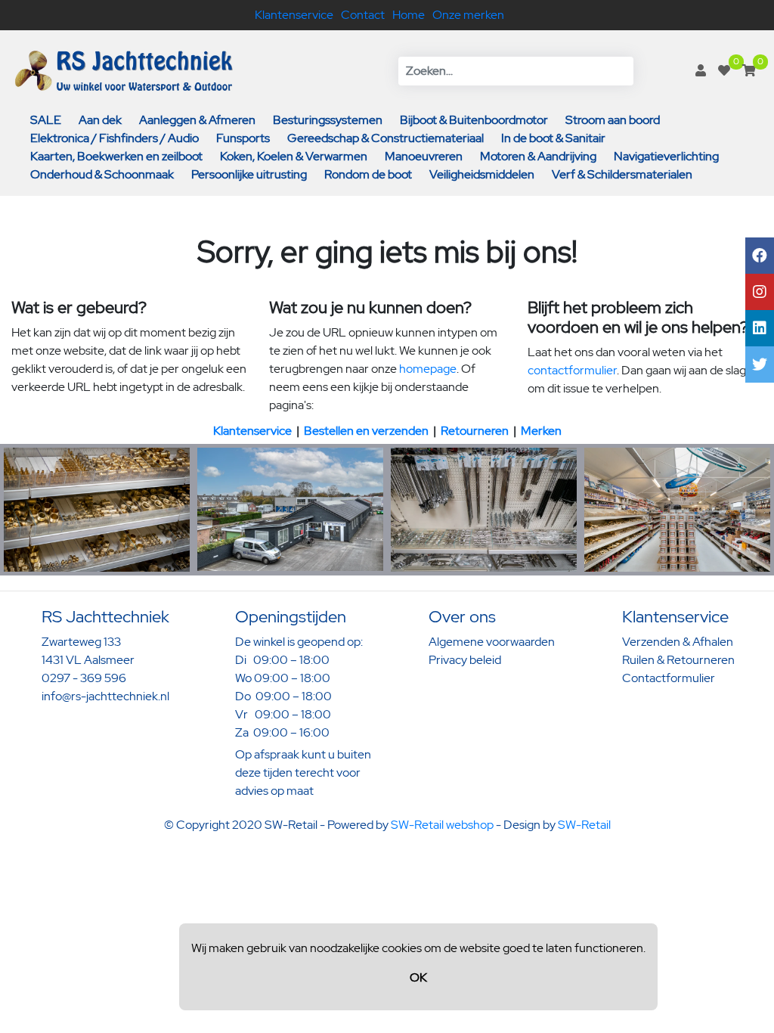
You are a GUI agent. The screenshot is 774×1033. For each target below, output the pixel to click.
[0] (724, 71)
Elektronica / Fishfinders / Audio (114, 138)
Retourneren (475, 431)
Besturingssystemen (327, 120)
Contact (363, 15)
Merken (541, 431)
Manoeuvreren (424, 156)
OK (418, 977)
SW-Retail (584, 825)
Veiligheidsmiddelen (481, 174)
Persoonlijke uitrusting (249, 174)
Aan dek (100, 120)
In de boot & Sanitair (553, 138)
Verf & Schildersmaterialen (622, 174)
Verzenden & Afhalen (677, 642)
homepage (428, 369)
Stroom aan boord (612, 120)
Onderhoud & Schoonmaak (102, 174)
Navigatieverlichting (666, 156)
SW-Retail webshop (442, 825)
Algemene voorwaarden (492, 642)
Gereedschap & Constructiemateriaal (385, 138)
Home (408, 15)
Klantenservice (294, 15)
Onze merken (468, 15)
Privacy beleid (465, 660)
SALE (45, 120)
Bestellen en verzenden (366, 431)
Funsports (243, 138)
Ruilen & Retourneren (678, 660)
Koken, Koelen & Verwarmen (293, 156)
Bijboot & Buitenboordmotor (474, 120)
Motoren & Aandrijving (538, 156)
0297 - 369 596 (84, 678)
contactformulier (572, 370)
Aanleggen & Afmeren (197, 120)
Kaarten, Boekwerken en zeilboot (116, 156)
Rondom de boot (368, 174)
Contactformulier (668, 678)
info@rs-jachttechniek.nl (105, 696)
